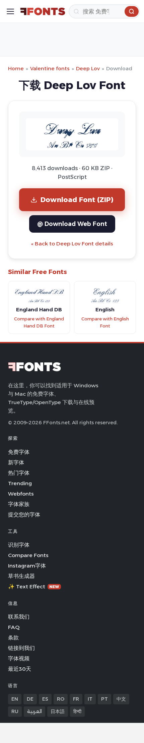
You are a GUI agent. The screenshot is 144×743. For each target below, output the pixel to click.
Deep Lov (88, 68)
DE (30, 699)
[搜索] (132, 11)
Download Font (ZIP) (77, 199)
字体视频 (18, 658)
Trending (20, 483)
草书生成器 (21, 576)
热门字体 (18, 473)
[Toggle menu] (10, 11)
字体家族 (18, 504)
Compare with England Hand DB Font (39, 322)
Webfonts (21, 494)
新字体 (16, 462)
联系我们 (18, 617)
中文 (121, 699)
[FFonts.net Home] (42, 11)
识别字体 (18, 545)
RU (14, 711)
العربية (34, 711)
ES (45, 699)
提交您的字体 (24, 514)
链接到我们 (21, 648)
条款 (13, 637)
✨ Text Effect (33, 586)
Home (16, 68)
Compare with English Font (105, 322)
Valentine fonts (50, 68)
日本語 (58, 711)
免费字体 (18, 452)
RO (60, 699)
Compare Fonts (28, 555)
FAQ (13, 627)
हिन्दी (77, 711)
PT (104, 699)
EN (14, 699)
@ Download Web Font (72, 223)
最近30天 (19, 669)
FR (76, 699)
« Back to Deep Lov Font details (72, 243)
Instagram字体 (27, 565)
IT (90, 699)
